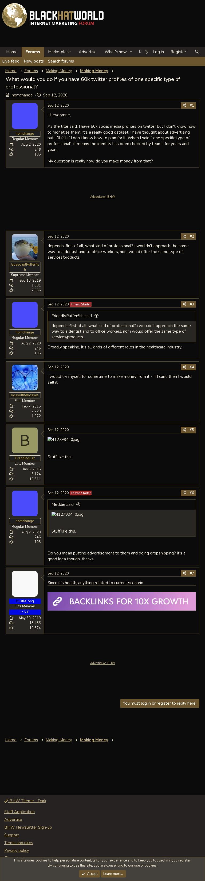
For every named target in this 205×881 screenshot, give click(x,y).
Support (11, 835)
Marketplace (59, 52)
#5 (192, 430)
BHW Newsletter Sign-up (28, 827)
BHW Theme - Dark (27, 801)
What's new (116, 52)
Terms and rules (18, 842)
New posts (34, 61)
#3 (192, 304)
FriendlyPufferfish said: (72, 316)
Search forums (61, 61)
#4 (192, 367)
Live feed (10, 61)
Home (12, 52)
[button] (131, 52)
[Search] (197, 52)
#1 (192, 105)
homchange (22, 95)
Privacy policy (16, 850)
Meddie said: (63, 504)
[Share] (184, 105)
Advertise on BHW (102, 197)
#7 (192, 573)
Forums (33, 52)
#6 (192, 493)
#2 (192, 236)
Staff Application (19, 811)
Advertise (88, 52)
